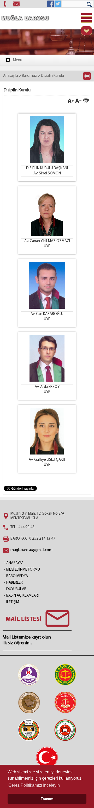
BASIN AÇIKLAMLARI (22, 596)
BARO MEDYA (17, 576)
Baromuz (29, 76)
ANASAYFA (15, 563)
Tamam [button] (47, 799)
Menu (17, 60)
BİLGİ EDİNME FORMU (23, 570)
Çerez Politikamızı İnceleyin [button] (34, 785)
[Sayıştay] (65, 702)
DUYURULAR (16, 589)
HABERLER (14, 583)
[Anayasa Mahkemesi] (29, 675)
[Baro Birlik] (29, 730)
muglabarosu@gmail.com (31, 550)
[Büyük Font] (71, 103)
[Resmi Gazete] (47, 757)
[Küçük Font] (78, 103)
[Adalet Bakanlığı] (65, 730)
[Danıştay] (29, 702)
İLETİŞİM (12, 602)
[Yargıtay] (65, 675)
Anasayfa (10, 76)
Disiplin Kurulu (52, 76)
